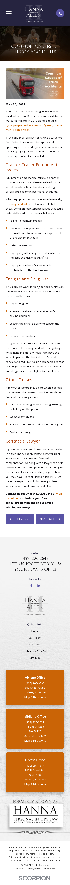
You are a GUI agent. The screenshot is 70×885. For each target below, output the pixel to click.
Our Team (35, 637)
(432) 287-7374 (35, 765)
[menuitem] (19, 869)
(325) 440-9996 (35, 683)
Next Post (47, 518)
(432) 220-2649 (35, 558)
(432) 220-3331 (35, 722)
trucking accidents (17, 204)
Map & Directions (35, 697)
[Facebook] (31, 585)
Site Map (35, 658)
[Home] (34, 13)
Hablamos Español (35, 651)
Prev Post (23, 518)
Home (35, 631)
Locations (35, 644)
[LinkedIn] (38, 585)
